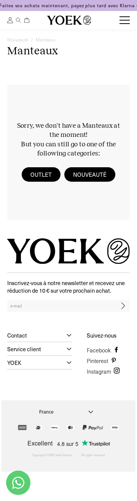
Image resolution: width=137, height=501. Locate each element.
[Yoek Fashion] (69, 20)
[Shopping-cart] (26, 20)
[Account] (10, 21)
